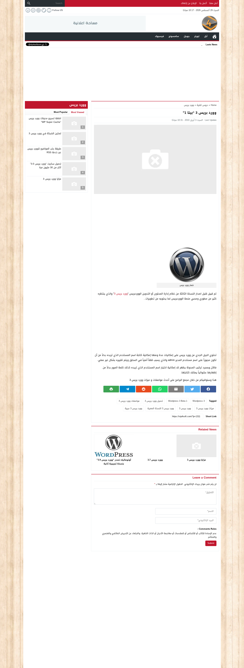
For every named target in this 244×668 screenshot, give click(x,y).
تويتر (196, 36)
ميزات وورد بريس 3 (205, 408)
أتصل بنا (203, 3)
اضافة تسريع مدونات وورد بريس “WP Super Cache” (45, 120)
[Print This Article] (111, 389)
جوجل (187, 36)
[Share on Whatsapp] (160, 389)
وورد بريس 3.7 (155, 460)
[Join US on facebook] (27, 10)
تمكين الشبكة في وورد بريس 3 (45, 133)
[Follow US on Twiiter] (43, 10)
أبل (205, 36)
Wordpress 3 (199, 401)
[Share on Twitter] (192, 389)
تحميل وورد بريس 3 (154, 401)
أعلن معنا (213, 3)
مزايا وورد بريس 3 (196, 460)
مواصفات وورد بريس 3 (129, 401)
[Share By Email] (176, 389)
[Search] (29, 3)
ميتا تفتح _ (197, 44)
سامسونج (174, 36)
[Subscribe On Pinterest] (33, 10)
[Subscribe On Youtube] (48, 10)
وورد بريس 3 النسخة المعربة (160, 408)
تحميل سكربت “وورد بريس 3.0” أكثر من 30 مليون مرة (45, 166)
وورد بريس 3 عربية (133, 408)
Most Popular (61, 112)
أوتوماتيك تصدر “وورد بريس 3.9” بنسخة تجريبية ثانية (114, 462)
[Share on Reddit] (144, 389)
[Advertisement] (122, 73)
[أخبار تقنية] (182, 23)
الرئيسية (214, 36)
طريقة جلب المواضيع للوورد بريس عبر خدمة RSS (44, 151)
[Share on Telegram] (127, 389)
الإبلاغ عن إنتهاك (189, 3)
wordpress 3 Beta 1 (177, 401)
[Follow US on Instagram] (38, 10)
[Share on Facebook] (208, 389)
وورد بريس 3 (121, 293)
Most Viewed (77, 112)
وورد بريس (189, 105)
